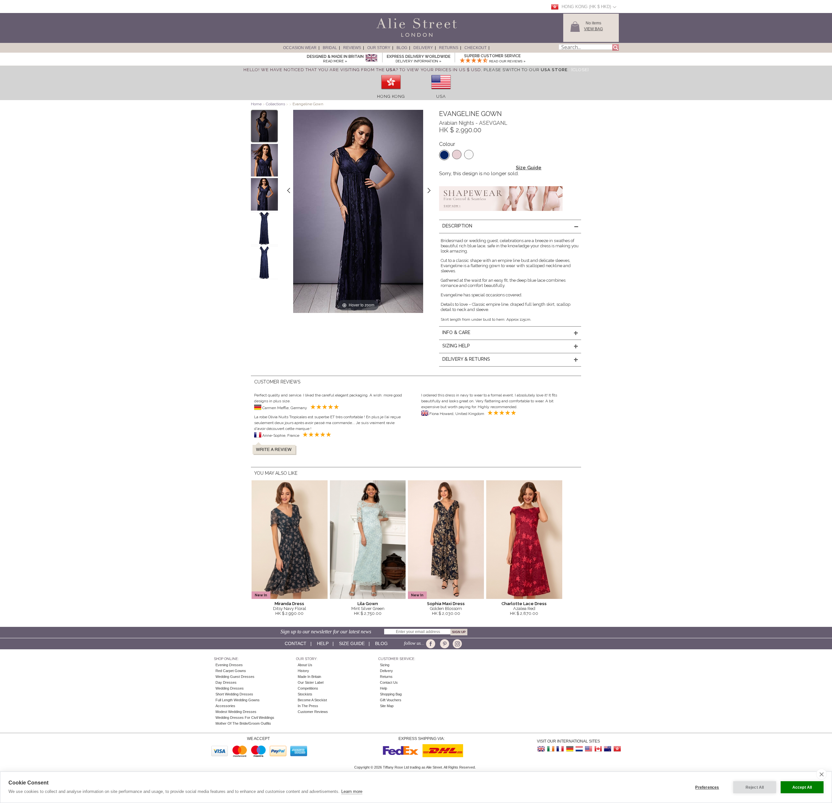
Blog (401, 48)
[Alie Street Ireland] (550, 748)
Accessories (225, 706)
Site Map (387, 706)
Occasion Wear (300, 48)
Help (323, 643)
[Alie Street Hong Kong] (616, 748)
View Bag (593, 29)
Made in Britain (309, 677)
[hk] (391, 91)
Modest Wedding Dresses (235, 712)
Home (256, 104)
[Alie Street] (387, 37)
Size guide (352, 643)
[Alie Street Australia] (607, 748)
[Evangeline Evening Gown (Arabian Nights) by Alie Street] (264, 126)
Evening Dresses (229, 665)
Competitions (308, 688)
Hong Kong (391, 96)
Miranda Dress (289, 603)
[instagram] (456, 644)
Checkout (475, 48)
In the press (308, 706)
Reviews (352, 48)
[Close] (580, 69)
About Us (305, 665)
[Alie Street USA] (588, 748)
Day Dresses (226, 682)
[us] (441, 91)
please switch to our (525, 69)
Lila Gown (368, 603)
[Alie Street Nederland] (579, 748)
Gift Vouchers (390, 700)
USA (441, 96)
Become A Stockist (312, 700)
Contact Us (389, 682)
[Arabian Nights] (444, 155)
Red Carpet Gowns (230, 671)
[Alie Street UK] (541, 748)
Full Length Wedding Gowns (237, 700)
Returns (448, 48)
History (303, 671)
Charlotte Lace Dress (524, 603)
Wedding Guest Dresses (234, 677)
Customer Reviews (313, 712)
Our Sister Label (310, 682)
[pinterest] (444, 644)
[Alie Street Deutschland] (569, 748)
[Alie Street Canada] (598, 748)
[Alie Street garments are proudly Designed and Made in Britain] (371, 58)
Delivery (423, 48)
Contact (295, 643)
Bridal (330, 48)
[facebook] (432, 644)
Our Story (378, 48)
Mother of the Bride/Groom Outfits (243, 723)
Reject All (755, 787)
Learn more (351, 791)
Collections (276, 104)
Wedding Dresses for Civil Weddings (244, 717)
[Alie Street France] (560, 748)
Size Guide (528, 168)
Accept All (802, 787)
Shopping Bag (391, 694)
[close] (821, 774)
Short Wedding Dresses (234, 694)
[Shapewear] (501, 213)
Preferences (707, 787)
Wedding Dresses (229, 688)
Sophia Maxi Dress (446, 603)
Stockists (305, 694)
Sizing (384, 665)
